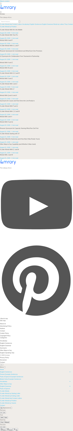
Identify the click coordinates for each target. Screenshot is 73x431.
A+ (4, 412)
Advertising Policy (5, 326)
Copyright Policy (5, 335)
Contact (2, 331)
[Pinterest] (36, 316)
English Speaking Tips (7, 353)
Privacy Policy (4, 357)
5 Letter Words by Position (8, 26)
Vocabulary (25, 24)
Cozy (2, 422)
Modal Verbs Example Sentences (10, 379)
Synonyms (3, 348)
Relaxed (7, 422)
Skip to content (4, 1)
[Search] (0, 12)
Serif (2, 417)
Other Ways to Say (6, 350)
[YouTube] (36, 243)
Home (2, 369)
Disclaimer (3, 360)
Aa (1, 408)
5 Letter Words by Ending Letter (10, 396)
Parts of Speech (5, 388)
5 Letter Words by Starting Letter (10, 393)
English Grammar (47, 24)
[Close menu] (4, 367)
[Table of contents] (0, 365)
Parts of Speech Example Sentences (11, 376)
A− (1, 412)
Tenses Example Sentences (9, 374)
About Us (3, 323)
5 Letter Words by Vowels (8, 403)
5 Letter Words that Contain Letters (11, 24)
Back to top (4, 318)
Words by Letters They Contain (63, 24)
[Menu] (0, 4)
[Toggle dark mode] (11, 408)
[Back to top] (2, 365)
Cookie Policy (4, 333)
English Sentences (36, 24)
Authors (2, 328)
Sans (6, 417)
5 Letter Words (4, 391)
